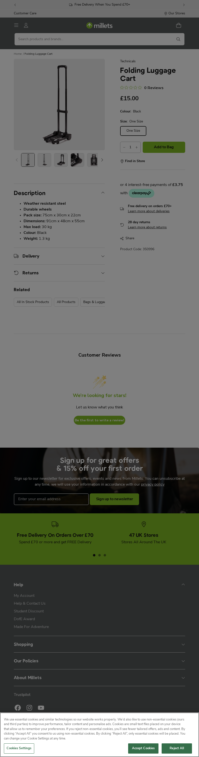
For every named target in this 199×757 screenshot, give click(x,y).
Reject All (177, 748)
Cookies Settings (19, 748)
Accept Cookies (143, 748)
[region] (99, 734)
